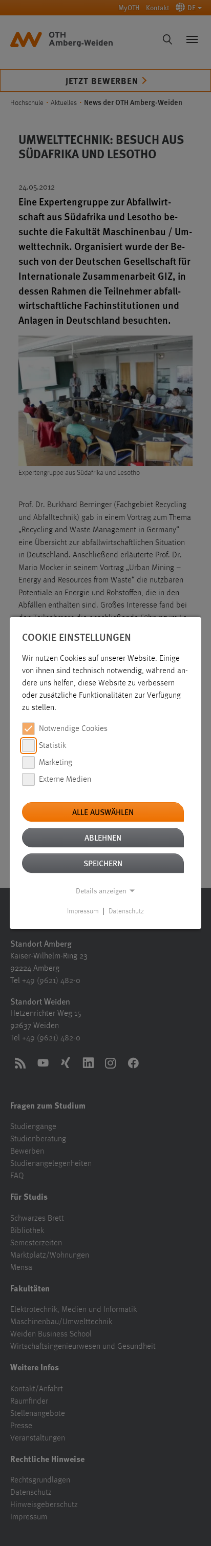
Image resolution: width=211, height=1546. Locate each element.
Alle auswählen (103, 812)
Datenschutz (126, 911)
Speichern (102, 863)
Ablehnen (103, 837)
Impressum (83, 911)
